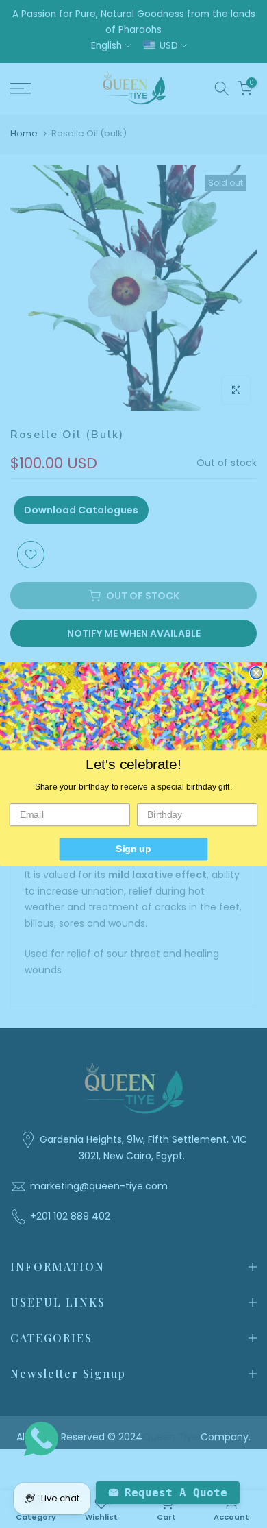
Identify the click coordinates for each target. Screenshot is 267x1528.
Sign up (133, 849)
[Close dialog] (256, 672)
